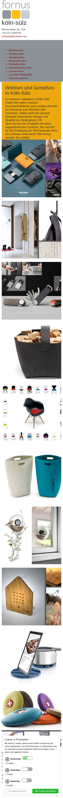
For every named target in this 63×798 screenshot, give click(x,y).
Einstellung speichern (18, 791)
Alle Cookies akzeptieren (45, 791)
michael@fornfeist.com (14, 36)
